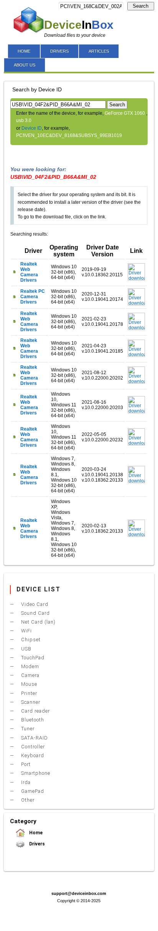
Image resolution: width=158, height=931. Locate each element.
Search (140, 6)
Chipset (30, 639)
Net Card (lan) (38, 622)
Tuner (27, 728)
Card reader (35, 711)
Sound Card (35, 613)
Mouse (28, 684)
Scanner (30, 702)
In (79, 24)
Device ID (31, 128)
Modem (29, 666)
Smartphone (35, 773)
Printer (28, 693)
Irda (25, 782)
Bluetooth (32, 720)
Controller (32, 746)
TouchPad (32, 657)
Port (25, 764)
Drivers (36, 844)
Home (35, 832)
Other (27, 800)
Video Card (34, 604)
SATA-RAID (34, 738)
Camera (30, 675)
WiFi (26, 631)
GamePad (32, 791)
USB (25, 649)
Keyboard (32, 755)
